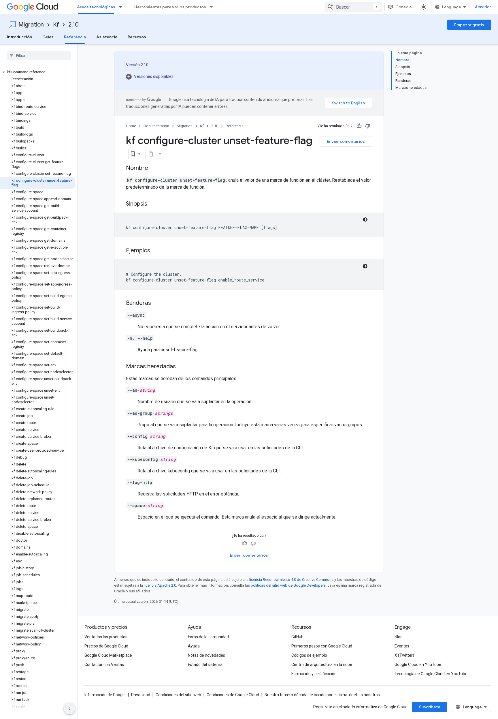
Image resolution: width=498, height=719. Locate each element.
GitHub (297, 636)
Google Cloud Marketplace (108, 655)
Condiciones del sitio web (178, 694)
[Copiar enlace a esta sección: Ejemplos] (156, 250)
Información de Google (105, 694)
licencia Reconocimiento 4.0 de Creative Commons (291, 579)
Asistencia (106, 37)
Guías (48, 37)
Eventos (402, 646)
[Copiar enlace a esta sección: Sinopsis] (153, 204)
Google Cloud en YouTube (418, 664)
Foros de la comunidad (208, 636)
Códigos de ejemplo (309, 655)
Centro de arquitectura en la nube (321, 664)
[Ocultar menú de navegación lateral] (69, 708)
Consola (403, 7)
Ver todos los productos (105, 636)
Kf (56, 24)
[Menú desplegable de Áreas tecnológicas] (122, 7)
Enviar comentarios (346, 141)
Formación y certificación (314, 673)
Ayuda (194, 646)
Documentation (156, 126)
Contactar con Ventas (104, 664)
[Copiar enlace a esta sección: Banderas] (157, 303)
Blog (399, 636)
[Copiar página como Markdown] (151, 154)
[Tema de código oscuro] (365, 219)
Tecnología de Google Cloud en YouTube (431, 673)
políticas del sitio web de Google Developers (288, 585)
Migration (31, 24)
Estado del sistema (205, 664)
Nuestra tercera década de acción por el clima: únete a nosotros (322, 694)
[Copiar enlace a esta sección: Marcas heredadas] (181, 366)
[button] (37, 72)
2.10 (73, 24)
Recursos (137, 37)
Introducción (19, 37)
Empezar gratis (469, 24)
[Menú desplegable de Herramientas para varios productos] (213, 7)
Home (131, 126)
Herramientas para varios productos (170, 7)
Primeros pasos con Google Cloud (321, 646)
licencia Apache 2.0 (160, 585)
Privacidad (140, 694)
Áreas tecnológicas (96, 7)
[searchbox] (39, 55)
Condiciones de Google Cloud (233, 694)
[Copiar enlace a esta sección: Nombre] (154, 168)
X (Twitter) (404, 655)
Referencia (75, 37)
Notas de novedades (206, 655)
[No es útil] (367, 126)
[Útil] (359, 126)
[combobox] (353, 7)
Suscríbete (429, 706)
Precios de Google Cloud (106, 646)
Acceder (483, 7)
